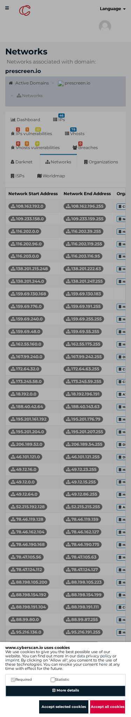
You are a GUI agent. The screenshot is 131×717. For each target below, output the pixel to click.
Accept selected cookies (64, 706)
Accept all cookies (107, 706)
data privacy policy (94, 655)
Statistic (62, 679)
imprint (12, 660)
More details (67, 690)
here (103, 664)
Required (23, 679)
